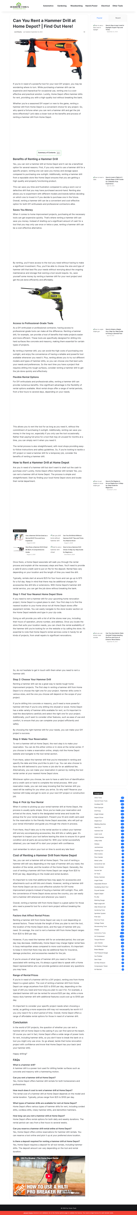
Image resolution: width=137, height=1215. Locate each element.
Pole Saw (97, 917)
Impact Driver (98, 817)
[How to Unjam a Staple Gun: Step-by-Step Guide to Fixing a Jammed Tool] (98, 403)
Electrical (105, 6)
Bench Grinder (99, 867)
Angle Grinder (99, 814)
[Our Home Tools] (19, 6)
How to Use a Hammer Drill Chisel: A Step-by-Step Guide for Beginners (73, 549)
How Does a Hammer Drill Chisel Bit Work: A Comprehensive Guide (36, 549)
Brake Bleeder (99, 949)
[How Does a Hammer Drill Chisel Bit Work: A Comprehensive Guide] (18, 549)
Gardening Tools (99, 910)
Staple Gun (98, 821)
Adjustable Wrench (100, 884)
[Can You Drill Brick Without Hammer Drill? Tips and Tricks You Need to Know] (56, 538)
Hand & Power (91, 6)
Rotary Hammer (99, 877)
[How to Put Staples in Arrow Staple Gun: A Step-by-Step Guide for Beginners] (98, 555)
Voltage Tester (99, 923)
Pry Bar (96, 897)
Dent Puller (97, 959)
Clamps (96, 844)
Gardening (61, 6)
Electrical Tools (99, 920)
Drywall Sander (99, 890)
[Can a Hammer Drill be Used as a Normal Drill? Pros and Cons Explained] (18, 537)
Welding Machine (100, 824)
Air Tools (97, 874)
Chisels (96, 930)
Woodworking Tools (100, 926)
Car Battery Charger (101, 946)
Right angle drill (99, 903)
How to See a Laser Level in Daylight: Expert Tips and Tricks (115, 27)
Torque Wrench (99, 939)
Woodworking (76, 6)
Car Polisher (98, 956)
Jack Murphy (18, 32)
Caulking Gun (98, 850)
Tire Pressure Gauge (101, 953)
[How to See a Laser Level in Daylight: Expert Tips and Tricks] (98, 99)
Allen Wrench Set (100, 907)
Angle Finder (98, 880)
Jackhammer (98, 847)
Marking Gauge (99, 900)
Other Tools (118, 6)
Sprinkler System (100, 913)
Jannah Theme (28, 1213)
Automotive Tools (100, 933)
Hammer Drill (98, 831)
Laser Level (98, 834)
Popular (99, 18)
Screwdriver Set (99, 864)
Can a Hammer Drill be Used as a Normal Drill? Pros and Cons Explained (36, 538)
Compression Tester (101, 966)
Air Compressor (99, 936)
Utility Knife (98, 840)
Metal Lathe (98, 860)
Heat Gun (97, 827)
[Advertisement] (49, 135)
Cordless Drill (98, 804)
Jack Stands (98, 943)
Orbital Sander (99, 837)
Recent (118, 18)
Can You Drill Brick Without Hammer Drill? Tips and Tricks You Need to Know (73, 538)
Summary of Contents (47, 153)
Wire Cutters (98, 854)
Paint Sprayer (98, 807)
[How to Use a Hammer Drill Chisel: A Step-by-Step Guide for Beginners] (56, 550)
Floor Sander (98, 857)
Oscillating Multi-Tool (101, 887)
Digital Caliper (99, 893)
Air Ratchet (98, 969)
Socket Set (98, 870)
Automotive (48, 6)
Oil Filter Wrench (99, 963)
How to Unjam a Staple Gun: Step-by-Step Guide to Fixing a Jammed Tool (114, 331)
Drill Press (97, 811)
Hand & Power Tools (100, 801)
